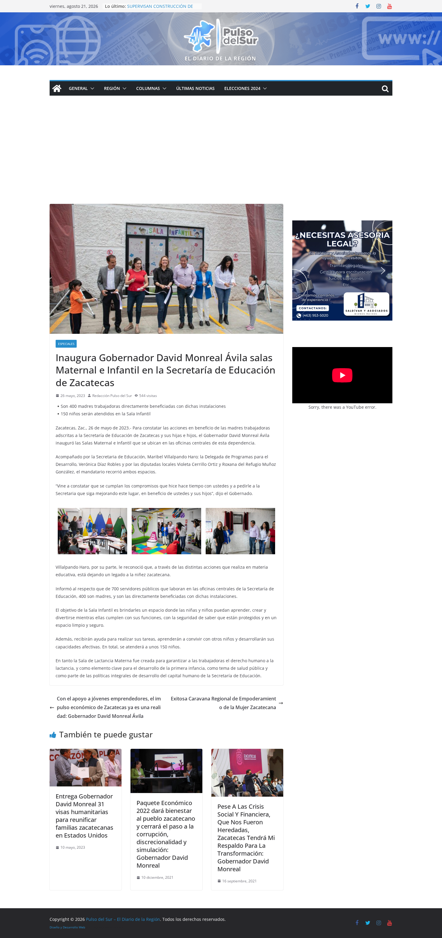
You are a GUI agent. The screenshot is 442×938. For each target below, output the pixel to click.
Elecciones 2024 (242, 88)
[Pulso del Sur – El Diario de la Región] (221, 16)
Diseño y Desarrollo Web (67, 927)
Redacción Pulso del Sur (112, 395)
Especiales (66, 344)
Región (112, 88)
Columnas (148, 88)
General (78, 88)
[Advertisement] (221, 159)
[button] (91, 88)
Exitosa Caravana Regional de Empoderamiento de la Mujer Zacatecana (223, 703)
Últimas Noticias (195, 88)
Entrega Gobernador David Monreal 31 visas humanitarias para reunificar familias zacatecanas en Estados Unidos (84, 815)
